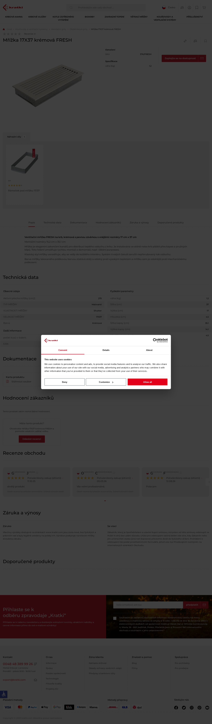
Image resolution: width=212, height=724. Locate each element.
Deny (64, 382)
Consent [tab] (62, 350)
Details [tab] (106, 350)
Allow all (147, 382)
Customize (104, 382)
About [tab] (149, 350)
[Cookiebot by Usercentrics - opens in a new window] (155, 340)
